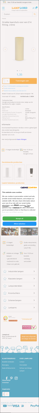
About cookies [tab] (16, 206)
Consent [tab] (5, 206)
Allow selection (19, 224)
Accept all (19, 218)
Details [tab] (27, 206)
